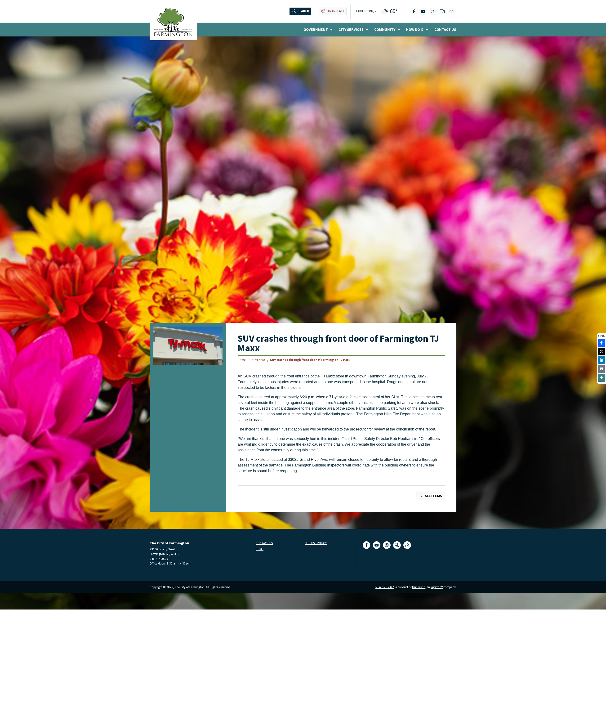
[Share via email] (601, 369)
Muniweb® (418, 587)
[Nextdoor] (451, 11)
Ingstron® (437, 587)
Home (241, 360)
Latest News (257, 360)
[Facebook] (414, 11)
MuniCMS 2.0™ (384, 587)
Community (385, 29)
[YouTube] (423, 11)
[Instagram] (433, 11)
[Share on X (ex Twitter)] (601, 351)
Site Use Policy (316, 543)
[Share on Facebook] (601, 343)
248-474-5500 (159, 558)
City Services (351, 29)
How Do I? (415, 29)
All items (433, 495)
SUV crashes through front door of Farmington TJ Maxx (310, 360)
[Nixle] (442, 11)
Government (316, 29)
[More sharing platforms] (601, 378)
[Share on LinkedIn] (601, 360)
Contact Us (445, 29)
